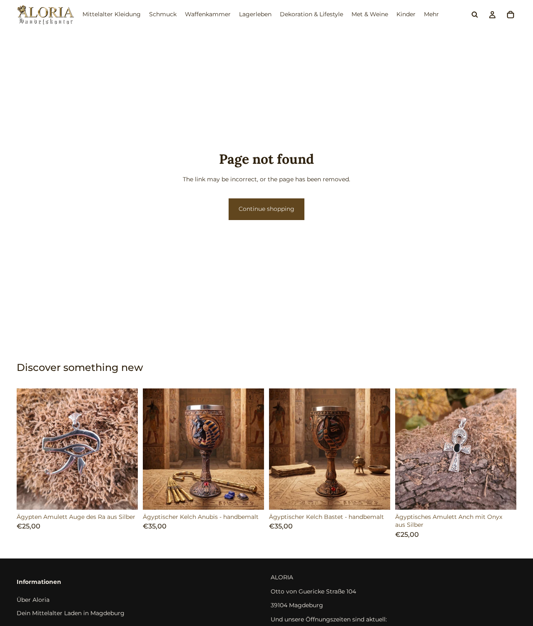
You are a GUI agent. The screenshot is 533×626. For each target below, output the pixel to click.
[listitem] (431, 15)
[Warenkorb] (510, 14)
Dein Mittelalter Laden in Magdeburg (71, 612)
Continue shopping (266, 209)
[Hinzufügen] (124, 496)
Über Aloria (33, 599)
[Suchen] (475, 14)
